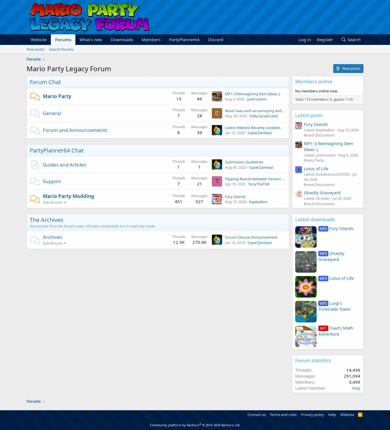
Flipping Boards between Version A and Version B (266, 178)
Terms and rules (283, 414)
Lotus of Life (316, 168)
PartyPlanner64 (184, 39)
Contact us (257, 414)
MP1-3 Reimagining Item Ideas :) (252, 93)
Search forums (61, 49)
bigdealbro (258, 201)
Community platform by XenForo (195, 425)
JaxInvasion (257, 99)
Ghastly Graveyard (322, 192)
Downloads (122, 39)
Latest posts (308, 115)
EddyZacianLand (264, 115)
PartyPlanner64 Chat (57, 150)
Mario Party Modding (68, 196)
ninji (356, 388)
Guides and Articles (64, 164)
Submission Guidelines (244, 162)
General (52, 113)
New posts (36, 49)
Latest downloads (315, 219)
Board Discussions (319, 135)
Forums (63, 39)
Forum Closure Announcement (251, 237)
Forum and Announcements (75, 130)
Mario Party (57, 96)
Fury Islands (235, 196)
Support (52, 181)
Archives (52, 237)
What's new (91, 39)
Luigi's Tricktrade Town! (334, 306)
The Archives (46, 220)
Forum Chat (45, 82)
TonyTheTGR (259, 184)
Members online (313, 81)
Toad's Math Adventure (335, 331)
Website (39, 39)
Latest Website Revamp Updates (252, 127)
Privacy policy (312, 414)
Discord (215, 39)
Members (151, 39)
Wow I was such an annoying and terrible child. (264, 110)
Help (332, 414)
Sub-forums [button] (53, 202)
